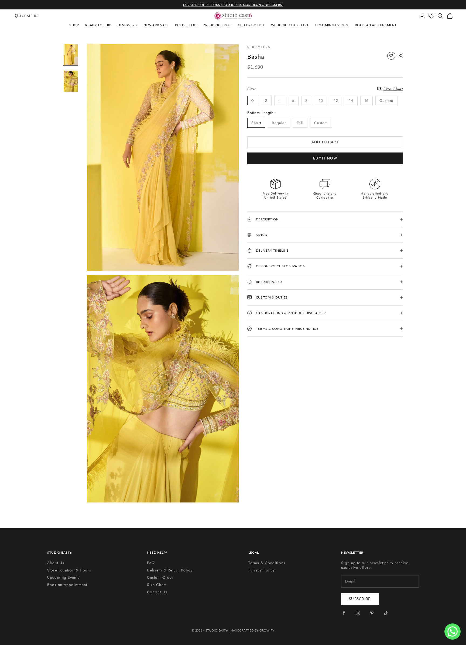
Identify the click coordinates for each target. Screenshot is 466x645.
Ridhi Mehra (258, 47)
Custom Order (160, 577)
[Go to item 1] (70, 55)
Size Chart (156, 584)
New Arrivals (156, 25)
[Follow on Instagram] (358, 613)
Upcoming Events (331, 25)
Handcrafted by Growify (252, 630)
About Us (55, 563)
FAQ (151, 563)
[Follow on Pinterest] (372, 613)
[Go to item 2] (70, 81)
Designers (127, 25)
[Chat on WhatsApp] (452, 631)
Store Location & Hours (69, 570)
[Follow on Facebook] (344, 613)
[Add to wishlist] (391, 56)
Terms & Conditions (266, 563)
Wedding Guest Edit (290, 25)
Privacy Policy (261, 570)
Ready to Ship (98, 25)
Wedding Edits (218, 25)
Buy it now (325, 158)
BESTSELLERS (186, 25)
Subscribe (360, 599)
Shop (74, 25)
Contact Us (157, 592)
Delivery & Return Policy (170, 570)
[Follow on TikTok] (386, 613)
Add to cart (325, 142)
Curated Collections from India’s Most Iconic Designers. (233, 4)
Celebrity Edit (251, 25)
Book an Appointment (376, 25)
